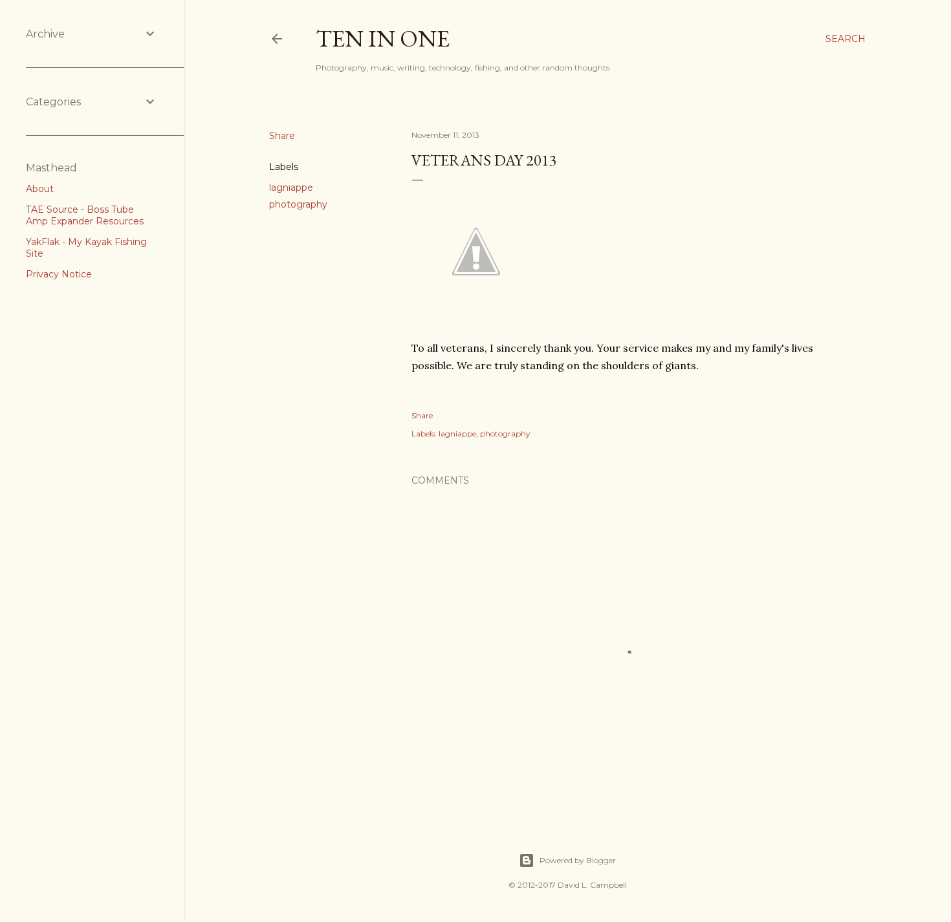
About (40, 189)
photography (298, 204)
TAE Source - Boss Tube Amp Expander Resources (85, 215)
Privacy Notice (59, 274)
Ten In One (383, 38)
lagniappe (291, 187)
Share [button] (282, 136)
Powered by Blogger (578, 860)
